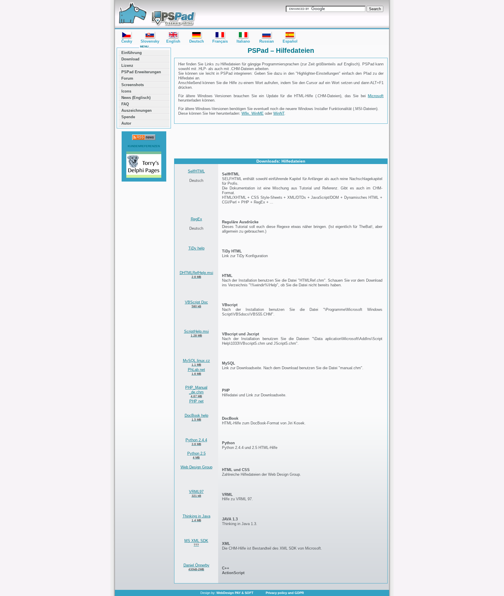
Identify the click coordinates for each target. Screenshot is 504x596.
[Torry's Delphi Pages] (143, 165)
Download (130, 59)
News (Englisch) (135, 97)
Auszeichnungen (136, 110)
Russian (266, 41)
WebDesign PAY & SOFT (234, 593)
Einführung (131, 52)
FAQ (125, 104)
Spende (128, 117)
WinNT (278, 113)
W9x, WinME (253, 113)
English (173, 41)
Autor (126, 123)
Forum (127, 78)
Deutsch (196, 41)
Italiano (243, 41)
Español (290, 41)
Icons (126, 91)
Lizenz (127, 65)
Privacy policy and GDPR (285, 593)
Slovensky (150, 41)
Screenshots (132, 85)
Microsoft (376, 96)
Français (220, 41)
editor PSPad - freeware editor (156, 14)
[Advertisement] (281, 141)
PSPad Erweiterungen (141, 72)
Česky (126, 41)
